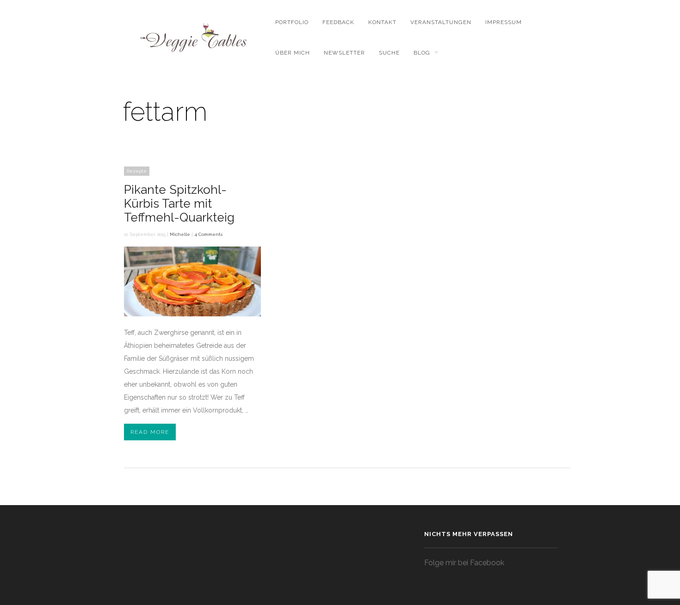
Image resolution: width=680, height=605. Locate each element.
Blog (422, 52)
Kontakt (382, 22)
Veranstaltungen (440, 22)
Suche (389, 52)
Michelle (180, 234)
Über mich (292, 52)
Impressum (503, 22)
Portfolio (292, 22)
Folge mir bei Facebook (464, 562)
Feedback (338, 22)
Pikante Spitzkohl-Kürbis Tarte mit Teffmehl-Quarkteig (179, 203)
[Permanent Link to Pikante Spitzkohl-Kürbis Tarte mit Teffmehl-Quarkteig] (192, 314)
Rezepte (137, 170)
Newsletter (344, 52)
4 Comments (208, 234)
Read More (149, 432)
